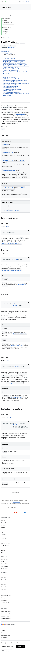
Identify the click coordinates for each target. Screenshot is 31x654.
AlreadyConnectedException (10, 84)
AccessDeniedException (22, 80)
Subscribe (21, 646)
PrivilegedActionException (15, 383)
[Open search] (20, 2)
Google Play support (6, 616)
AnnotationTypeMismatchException (12, 89)
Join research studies (6, 618)
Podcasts (3, 534)
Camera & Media (5, 548)
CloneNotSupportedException (10, 67)
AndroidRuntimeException (9, 87)
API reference (6, 7)
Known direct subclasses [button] (16, 66)
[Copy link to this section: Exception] (9, 223)
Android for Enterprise (6, 522)
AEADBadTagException (9, 78)
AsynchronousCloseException (21, 93)
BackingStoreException (9, 64)
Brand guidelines (15, 643)
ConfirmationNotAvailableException (11, 70)
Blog (2, 532)
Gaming (3, 541)
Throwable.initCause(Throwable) (11, 243)
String (11, 152)
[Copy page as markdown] (21, 42)
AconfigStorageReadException (10, 81)
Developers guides (5, 598)
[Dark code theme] (29, 231)
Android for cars (5, 566)
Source (3, 527)
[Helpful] (11, 15)
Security (3, 525)
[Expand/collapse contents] (10, 19)
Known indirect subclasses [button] (16, 86)
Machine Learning (5, 543)
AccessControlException (9, 80)
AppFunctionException (8, 63)
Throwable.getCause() (17, 345)
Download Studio (5, 602)
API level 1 (8, 37)
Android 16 (3, 577)
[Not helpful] (13, 15)
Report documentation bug (7, 613)
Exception (6, 144)
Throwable (11, 47)
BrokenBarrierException (21, 64)
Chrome (3, 630)
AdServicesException (8, 61)
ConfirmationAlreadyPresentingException (13, 69)
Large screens (4, 559)
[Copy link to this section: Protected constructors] (23, 409)
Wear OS (3, 561)
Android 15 (3, 579)
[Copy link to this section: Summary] (10, 135)
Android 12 (3, 587)
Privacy (3, 550)
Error (3, 129)
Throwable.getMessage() (20, 333)
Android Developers (5, 12)
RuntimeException (19, 114)
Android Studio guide (6, 595)
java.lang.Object (5, 51)
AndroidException (18, 61)
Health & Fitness (5, 545)
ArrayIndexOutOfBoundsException (11, 92)
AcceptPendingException (21, 78)
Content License (16, 502)
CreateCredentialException (9, 72)
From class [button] (12, 206)
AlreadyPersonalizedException (10, 86)
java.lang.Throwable (8, 53)
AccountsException (8, 60)
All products (4, 637)
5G (2, 553)
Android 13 (3, 584)
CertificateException (8, 66)
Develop (13, 12)
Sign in (27, 1)
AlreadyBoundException (23, 83)
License (8, 643)
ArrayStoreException (8, 93)
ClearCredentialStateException (21, 66)
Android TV (4, 568)
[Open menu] (2, 2)
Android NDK (4, 605)
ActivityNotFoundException (10, 83)
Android (3, 520)
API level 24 (8, 417)
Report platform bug (6, 611)
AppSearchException (20, 63)
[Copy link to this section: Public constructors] (19, 218)
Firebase (3, 632)
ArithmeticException (8, 90)
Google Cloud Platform (6, 635)
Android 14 (3, 582)
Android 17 (3, 575)
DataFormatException (22, 72)
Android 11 (3, 589)
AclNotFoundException (19, 60)
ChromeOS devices (6, 564)
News (2, 530)
